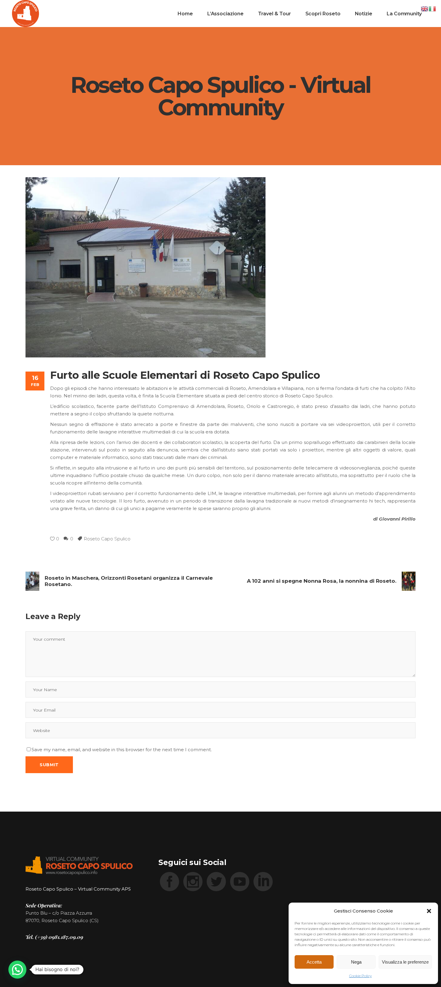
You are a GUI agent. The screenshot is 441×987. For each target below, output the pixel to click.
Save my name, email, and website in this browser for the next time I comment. (122, 749)
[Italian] (432, 8)
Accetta (314, 961)
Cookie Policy (360, 975)
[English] (425, 8)
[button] (429, 911)
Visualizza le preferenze (405, 961)
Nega (356, 961)
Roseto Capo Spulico (107, 539)
